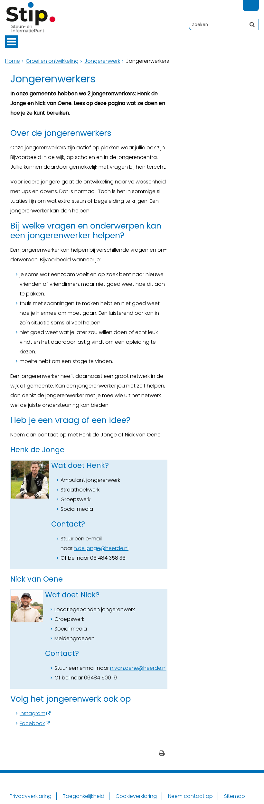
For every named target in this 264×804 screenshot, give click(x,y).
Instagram (32, 713)
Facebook (32, 723)
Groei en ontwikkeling (52, 61)
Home (12, 61)
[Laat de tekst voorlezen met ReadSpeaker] (255, 2)
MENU (11, 41)
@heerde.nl (152, 668)
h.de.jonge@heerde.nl (101, 548)
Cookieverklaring (136, 796)
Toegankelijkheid (83, 796)
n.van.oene (124, 668)
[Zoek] (252, 24)
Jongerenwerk (102, 61)
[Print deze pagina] (162, 754)
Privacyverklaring (31, 796)
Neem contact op (190, 796)
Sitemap (234, 796)
